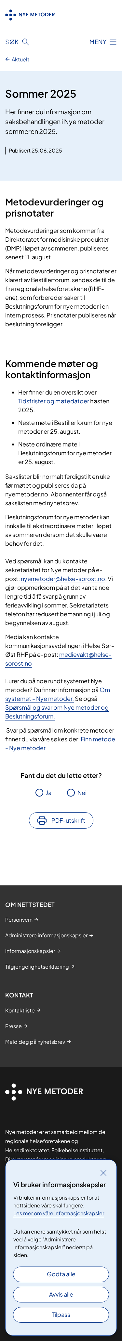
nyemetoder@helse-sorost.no (63, 578)
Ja (48, 792)
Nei (82, 792)
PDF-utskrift (68, 820)
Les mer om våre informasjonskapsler (58, 1213)
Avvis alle (61, 1294)
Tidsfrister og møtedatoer (53, 401)
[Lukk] (103, 1173)
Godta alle (61, 1274)
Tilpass (61, 1314)
